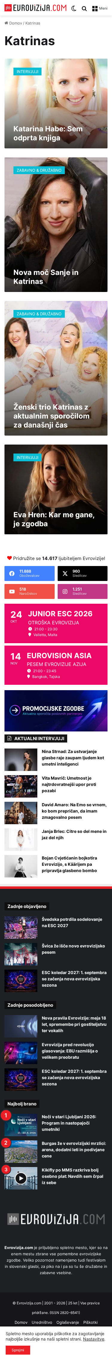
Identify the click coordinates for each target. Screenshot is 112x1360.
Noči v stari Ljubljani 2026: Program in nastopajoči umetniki (69, 1123)
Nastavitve (93, 1338)
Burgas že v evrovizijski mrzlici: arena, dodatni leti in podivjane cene (74, 1149)
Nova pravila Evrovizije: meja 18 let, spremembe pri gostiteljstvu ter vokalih (74, 1024)
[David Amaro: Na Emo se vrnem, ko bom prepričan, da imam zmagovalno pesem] (20, 813)
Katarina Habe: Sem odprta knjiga (48, 133)
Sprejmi (18, 1350)
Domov (15, 23)
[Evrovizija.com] (35, 7)
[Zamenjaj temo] (74, 10)
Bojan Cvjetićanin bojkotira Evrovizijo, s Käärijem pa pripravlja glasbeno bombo (69, 864)
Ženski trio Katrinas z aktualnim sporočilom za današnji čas (51, 416)
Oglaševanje (67, 1322)
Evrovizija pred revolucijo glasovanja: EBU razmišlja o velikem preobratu (70, 1051)
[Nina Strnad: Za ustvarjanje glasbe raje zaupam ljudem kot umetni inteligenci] (20, 760)
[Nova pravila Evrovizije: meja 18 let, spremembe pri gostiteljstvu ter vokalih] (20, 1026)
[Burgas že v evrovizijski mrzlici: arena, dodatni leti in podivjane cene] (20, 1151)
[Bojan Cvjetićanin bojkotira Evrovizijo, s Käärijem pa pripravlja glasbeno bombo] (20, 866)
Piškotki (90, 1322)
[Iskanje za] (84, 10)
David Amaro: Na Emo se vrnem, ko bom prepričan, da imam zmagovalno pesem (74, 811)
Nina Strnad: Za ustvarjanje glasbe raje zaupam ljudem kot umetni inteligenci (73, 757)
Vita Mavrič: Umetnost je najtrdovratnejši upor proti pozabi (69, 784)
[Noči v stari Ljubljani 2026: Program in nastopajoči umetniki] (20, 1125)
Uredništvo (42, 1322)
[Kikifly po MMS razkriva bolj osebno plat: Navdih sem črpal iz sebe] (20, 1178)
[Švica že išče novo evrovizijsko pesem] (20, 954)
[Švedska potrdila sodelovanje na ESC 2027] (20, 927)
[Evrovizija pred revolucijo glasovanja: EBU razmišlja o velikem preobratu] (20, 1053)
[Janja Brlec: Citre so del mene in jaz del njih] (20, 839)
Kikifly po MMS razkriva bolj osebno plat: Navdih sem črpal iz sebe (72, 1176)
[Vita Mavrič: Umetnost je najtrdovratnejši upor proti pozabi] (20, 786)
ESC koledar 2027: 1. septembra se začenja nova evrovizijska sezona (74, 979)
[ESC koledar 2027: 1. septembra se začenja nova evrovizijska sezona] (20, 981)
